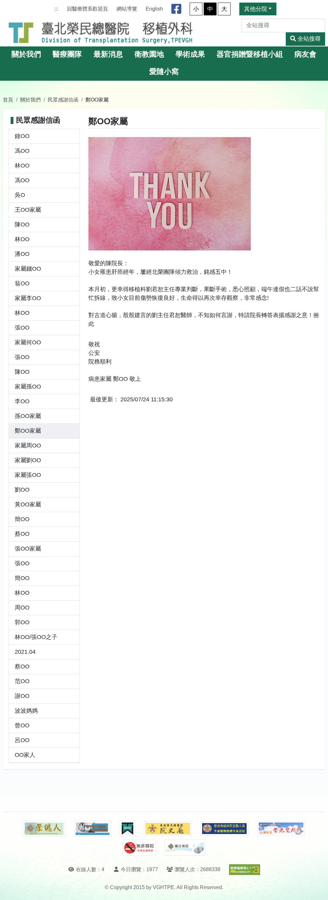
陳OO (22, 224)
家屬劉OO (28, 460)
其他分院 (255, 9)
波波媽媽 (26, 711)
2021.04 (25, 652)
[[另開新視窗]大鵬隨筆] (281, 829)
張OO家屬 (28, 548)
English (154, 9)
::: (56, 9)
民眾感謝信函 (63, 99)
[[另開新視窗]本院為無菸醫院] (139, 847)
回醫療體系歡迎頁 (87, 9)
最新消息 (108, 54)
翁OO (22, 283)
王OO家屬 (28, 210)
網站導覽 (127, 9)
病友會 (305, 54)
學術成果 (190, 54)
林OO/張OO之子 (36, 637)
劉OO (22, 490)
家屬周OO (28, 445)
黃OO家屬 (28, 504)
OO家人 (25, 755)
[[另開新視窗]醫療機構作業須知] (225, 829)
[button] (317, 888)
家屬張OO (28, 475)
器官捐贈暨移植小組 (250, 54)
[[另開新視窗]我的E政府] (127, 829)
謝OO (22, 696)
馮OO (22, 151)
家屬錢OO (28, 269)
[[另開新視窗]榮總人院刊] (44, 829)
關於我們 (26, 54)
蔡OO (22, 534)
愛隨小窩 (164, 72)
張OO (22, 327)
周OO (22, 607)
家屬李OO (28, 298)
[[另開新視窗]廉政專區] (185, 847)
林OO (22, 165)
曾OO (22, 725)
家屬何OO (28, 342)
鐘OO (22, 136)
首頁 (8, 99)
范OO (22, 681)
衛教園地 (149, 54)
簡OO (22, 519)
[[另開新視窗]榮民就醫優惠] (92, 829)
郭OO (22, 622)
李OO (22, 401)
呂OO (22, 740)
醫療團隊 (67, 54)
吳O (20, 195)
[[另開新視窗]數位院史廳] (168, 828)
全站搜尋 (309, 39)
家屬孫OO (28, 386)
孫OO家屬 (28, 416)
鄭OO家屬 (28, 431)
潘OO (22, 254)
